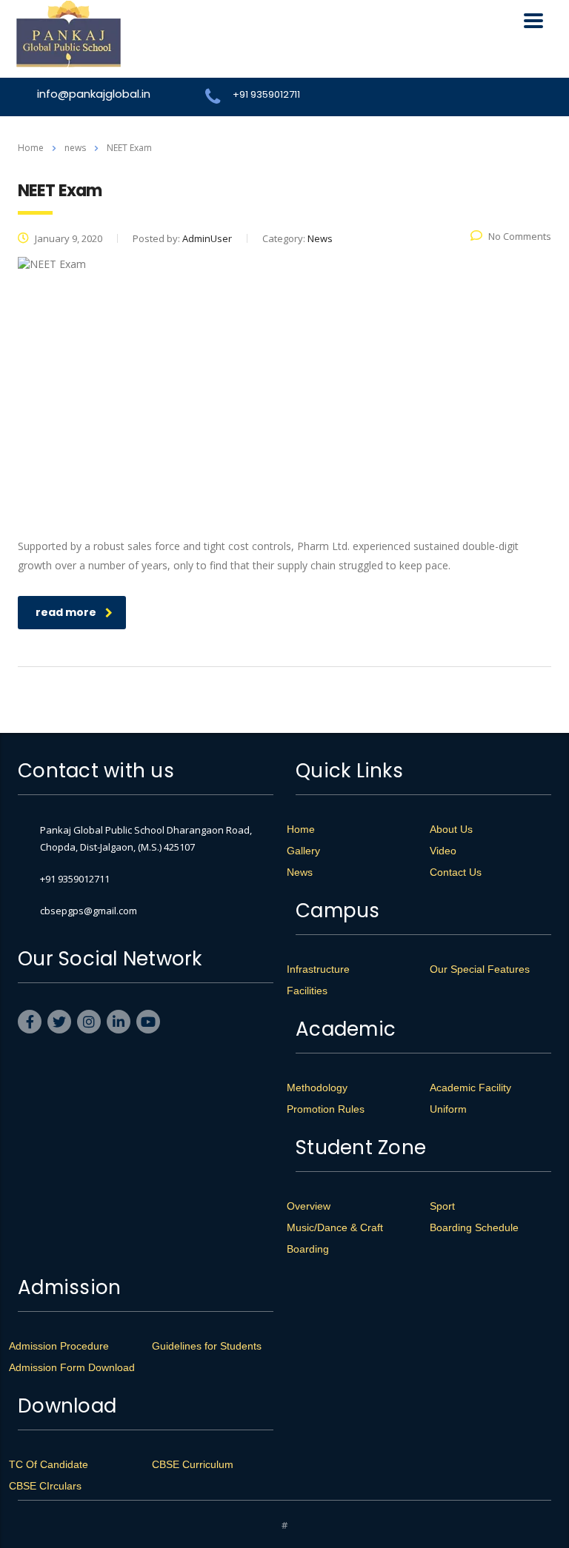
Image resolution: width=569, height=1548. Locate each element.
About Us (451, 829)
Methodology (317, 1087)
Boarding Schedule (474, 1227)
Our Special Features (480, 969)
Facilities (307, 990)
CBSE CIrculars (45, 1486)
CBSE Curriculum (192, 1464)
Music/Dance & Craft (335, 1227)
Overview (308, 1206)
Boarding (308, 1249)
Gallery (303, 851)
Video (443, 851)
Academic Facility (470, 1087)
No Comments (519, 236)
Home (31, 147)
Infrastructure (318, 969)
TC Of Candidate (48, 1464)
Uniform (448, 1109)
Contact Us (456, 872)
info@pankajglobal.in (93, 93)
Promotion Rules (326, 1109)
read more (66, 612)
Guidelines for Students (207, 1346)
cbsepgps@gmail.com (88, 910)
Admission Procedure (59, 1346)
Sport (442, 1206)
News (300, 872)
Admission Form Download (72, 1367)
